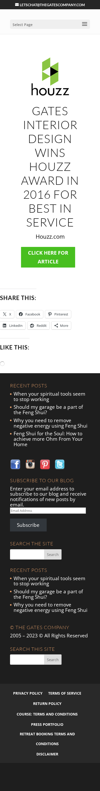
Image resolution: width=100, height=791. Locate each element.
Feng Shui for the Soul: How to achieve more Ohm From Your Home (48, 439)
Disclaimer (47, 754)
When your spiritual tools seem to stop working (49, 396)
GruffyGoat (45, 782)
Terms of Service (64, 693)
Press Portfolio (47, 724)
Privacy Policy (28, 693)
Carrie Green (25, 782)
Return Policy (47, 703)
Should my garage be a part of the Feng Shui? (48, 410)
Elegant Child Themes (52, 773)
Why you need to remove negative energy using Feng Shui (50, 423)
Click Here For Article (48, 257)
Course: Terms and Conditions (47, 714)
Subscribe (28, 525)
